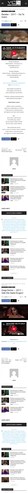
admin (6, 21)
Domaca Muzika (8, 9)
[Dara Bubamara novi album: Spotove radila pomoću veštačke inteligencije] (5, 180)
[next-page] (5, 203)
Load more (13, 273)
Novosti (10, 11)
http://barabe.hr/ (15, 85)
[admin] (2, 21)
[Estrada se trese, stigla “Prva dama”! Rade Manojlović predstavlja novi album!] (5, 197)
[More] (18, 24)
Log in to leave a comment (14, 213)
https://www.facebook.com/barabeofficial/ (14, 83)
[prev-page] (2, 203)
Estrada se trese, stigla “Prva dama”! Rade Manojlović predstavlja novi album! (17, 197)
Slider (14, 11)
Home (2, 9)
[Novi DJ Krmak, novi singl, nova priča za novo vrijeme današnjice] (5, 268)
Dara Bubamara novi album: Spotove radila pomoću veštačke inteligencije (18, 180)
